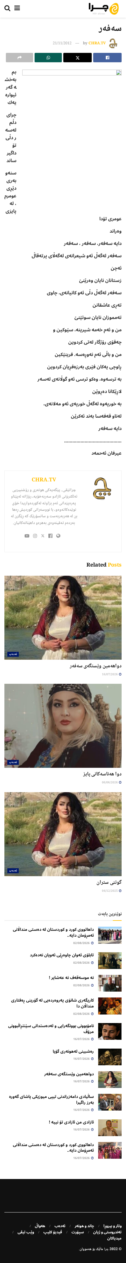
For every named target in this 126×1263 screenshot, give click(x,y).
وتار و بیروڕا (112, 1226)
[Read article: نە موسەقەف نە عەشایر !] (110, 983)
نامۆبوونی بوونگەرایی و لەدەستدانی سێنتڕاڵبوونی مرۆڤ (51, 1029)
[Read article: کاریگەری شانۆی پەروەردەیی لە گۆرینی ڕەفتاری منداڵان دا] (110, 1005)
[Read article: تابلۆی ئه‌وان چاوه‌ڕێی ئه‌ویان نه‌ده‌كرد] (110, 960)
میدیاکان (114, 1238)
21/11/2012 (62, 43)
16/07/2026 (110, 674)
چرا (106, 1249)
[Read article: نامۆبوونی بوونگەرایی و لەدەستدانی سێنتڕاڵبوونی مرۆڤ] (110, 1031)
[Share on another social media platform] (19, 57)
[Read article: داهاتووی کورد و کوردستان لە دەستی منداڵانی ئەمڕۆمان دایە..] (110, 935)
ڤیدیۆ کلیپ (52, 1232)
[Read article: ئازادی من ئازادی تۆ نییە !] (110, 1127)
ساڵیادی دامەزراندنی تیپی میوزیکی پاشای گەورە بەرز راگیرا (51, 1099)
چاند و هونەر (84, 1226)
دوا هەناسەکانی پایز (102, 774)
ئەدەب (13, 654)
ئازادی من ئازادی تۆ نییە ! (71, 1122)
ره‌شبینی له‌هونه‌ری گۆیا (73, 1051)
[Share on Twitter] (77, 57)
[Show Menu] (17, 9)
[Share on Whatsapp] (48, 57)
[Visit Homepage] (104, 9)
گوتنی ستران (109, 882)
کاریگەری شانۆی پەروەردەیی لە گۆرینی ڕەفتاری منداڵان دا (52, 1003)
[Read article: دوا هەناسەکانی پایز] (63, 726)
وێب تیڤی (26, 1232)
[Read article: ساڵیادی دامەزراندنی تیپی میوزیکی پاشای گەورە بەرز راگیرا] (110, 1102)
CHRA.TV (97, 43)
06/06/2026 (110, 782)
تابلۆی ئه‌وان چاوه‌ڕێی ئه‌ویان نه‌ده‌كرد (62, 955)
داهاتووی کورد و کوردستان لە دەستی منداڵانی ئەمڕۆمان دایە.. (53, 932)
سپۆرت (77, 1232)
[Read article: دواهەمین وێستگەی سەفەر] (63, 618)
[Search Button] (7, 9)
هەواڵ (40, 1226)
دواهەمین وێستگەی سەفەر (96, 666)
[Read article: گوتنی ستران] (63, 834)
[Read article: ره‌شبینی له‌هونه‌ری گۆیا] (110, 1057)
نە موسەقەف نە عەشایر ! (71, 977)
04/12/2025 (110, 891)
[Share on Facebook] (107, 57)
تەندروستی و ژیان (107, 1232)
